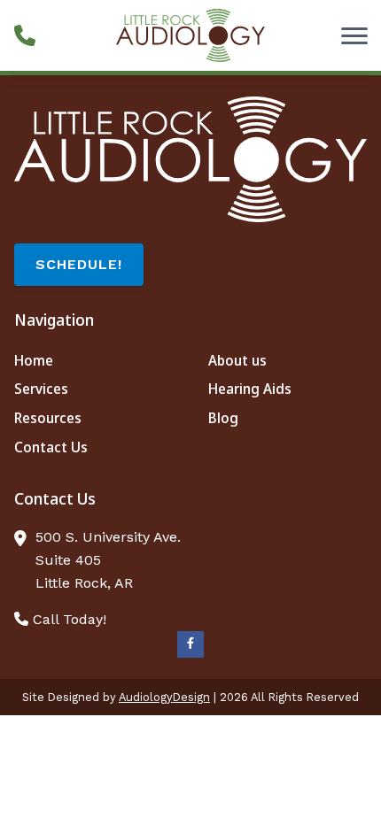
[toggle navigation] (354, 35)
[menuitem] (93, 361)
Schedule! (78, 264)
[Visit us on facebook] (190, 644)
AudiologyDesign (164, 697)
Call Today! (67, 619)
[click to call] (24, 35)
